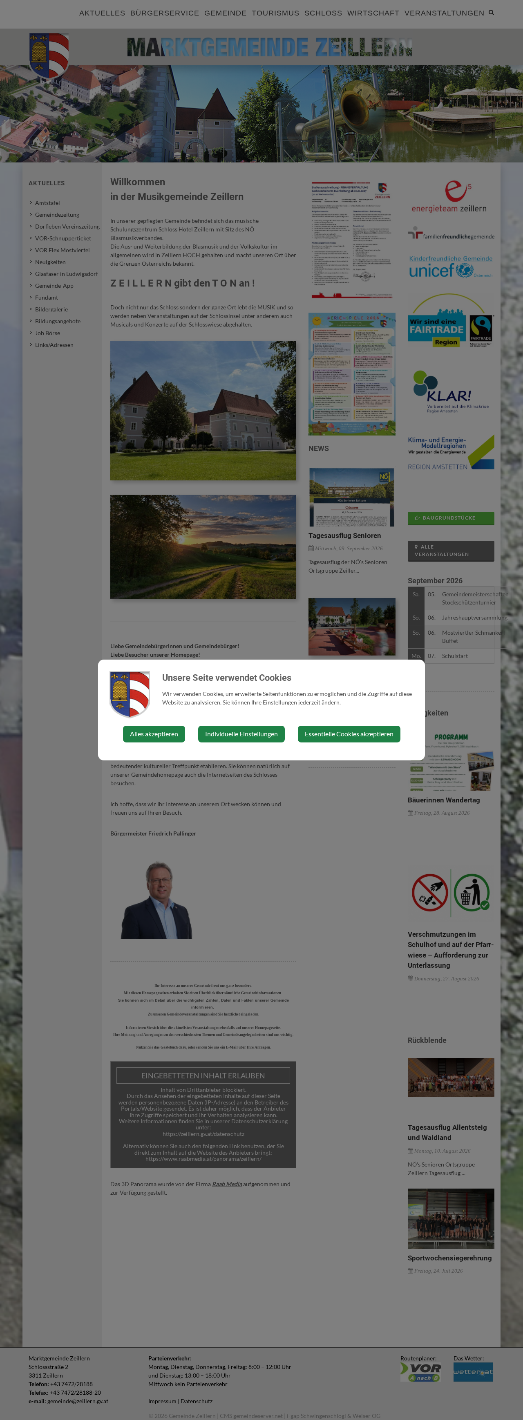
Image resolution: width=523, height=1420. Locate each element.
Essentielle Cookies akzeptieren (349, 734)
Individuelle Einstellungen (241, 734)
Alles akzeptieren (154, 734)
